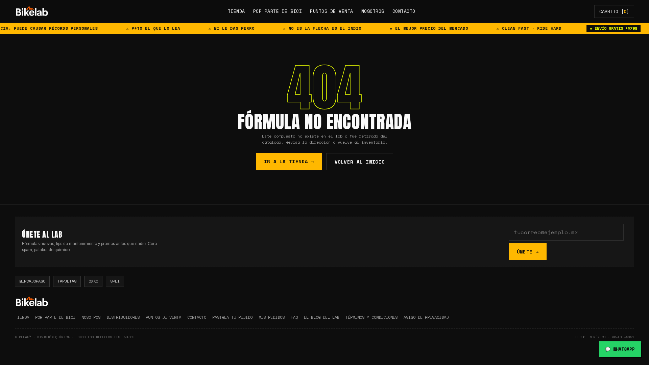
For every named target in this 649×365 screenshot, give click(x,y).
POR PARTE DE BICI (277, 11)
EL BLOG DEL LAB (321, 317)
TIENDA (236, 11)
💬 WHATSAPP (620, 349)
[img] (32, 11)
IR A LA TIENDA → (289, 161)
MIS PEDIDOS (272, 317)
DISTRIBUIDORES (123, 317)
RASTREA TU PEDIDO (232, 317)
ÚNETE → (527, 251)
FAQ (294, 317)
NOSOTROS (372, 11)
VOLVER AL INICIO (360, 161)
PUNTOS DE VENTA (331, 11)
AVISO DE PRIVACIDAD (426, 317)
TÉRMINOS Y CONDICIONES (371, 317)
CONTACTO (403, 11)
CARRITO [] (614, 11)
